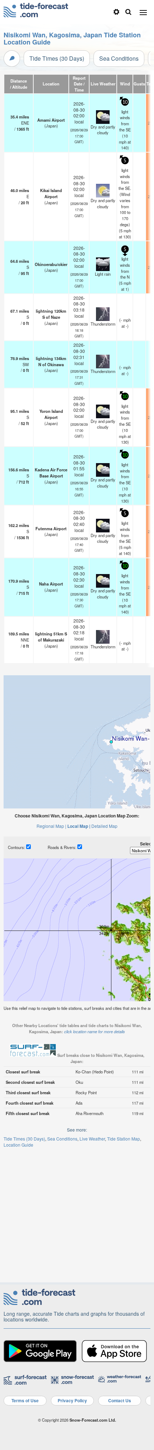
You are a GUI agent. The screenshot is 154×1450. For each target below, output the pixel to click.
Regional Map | (51, 826)
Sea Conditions (119, 58)
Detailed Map (104, 826)
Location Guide (18, 1145)
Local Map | (78, 826)
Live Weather (92, 1139)
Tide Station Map (123, 1139)
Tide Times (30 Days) (56, 58)
